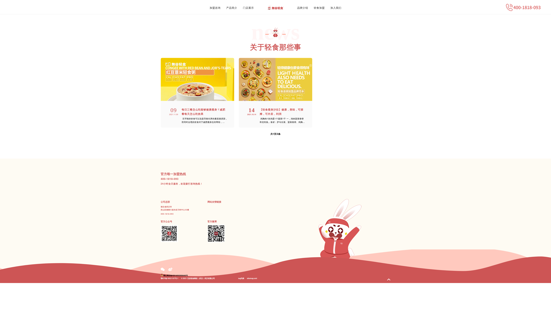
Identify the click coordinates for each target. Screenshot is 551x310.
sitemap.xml (252, 278)
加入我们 (335, 7)
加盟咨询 (215, 7)
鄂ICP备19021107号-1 (169, 278)
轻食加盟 (319, 7)
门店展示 (248, 7)
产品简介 (231, 7)
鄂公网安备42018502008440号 (175, 275)
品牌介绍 (302, 7)
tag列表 (241, 278)
